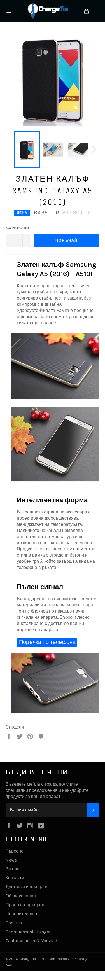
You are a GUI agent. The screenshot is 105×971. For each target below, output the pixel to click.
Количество (17, 228)
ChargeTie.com (32, 958)
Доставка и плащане (27, 887)
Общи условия (21, 895)
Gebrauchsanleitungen (29, 931)
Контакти (15, 878)
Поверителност (22, 913)
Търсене (15, 851)
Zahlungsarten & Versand (31, 940)
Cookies (14, 922)
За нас (12, 869)
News (11, 860)
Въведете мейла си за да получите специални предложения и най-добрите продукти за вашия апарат (47, 790)
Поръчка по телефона (47, 642)
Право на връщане (25, 904)
